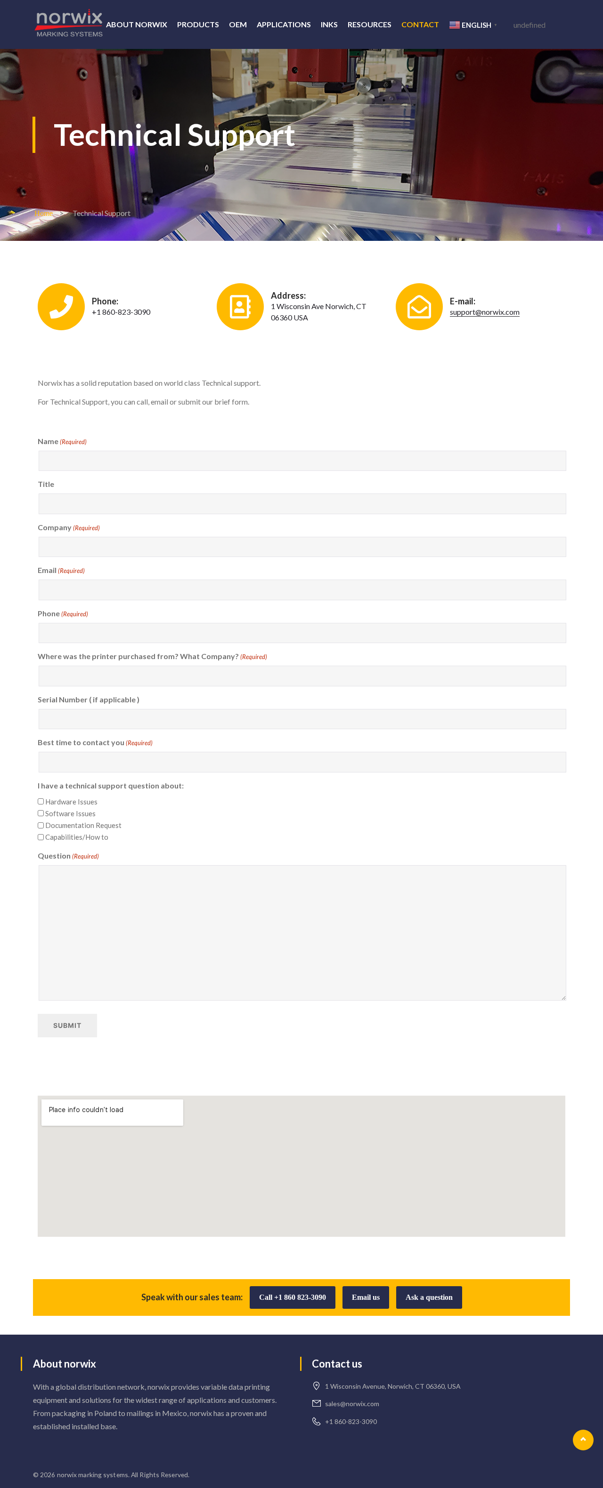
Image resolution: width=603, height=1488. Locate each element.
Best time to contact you (95, 742)
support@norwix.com (485, 311)
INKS (329, 24)
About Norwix (136, 24)
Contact (420, 24)
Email (61, 569)
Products (198, 24)
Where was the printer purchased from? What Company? (152, 656)
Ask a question (429, 1297)
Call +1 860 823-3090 (292, 1297)
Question (68, 855)
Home (43, 213)
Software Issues (70, 813)
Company (69, 527)
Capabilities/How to (76, 837)
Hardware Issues (71, 801)
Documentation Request (83, 825)
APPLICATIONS (284, 24)
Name (62, 441)
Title (46, 483)
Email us (366, 1297)
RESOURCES (369, 24)
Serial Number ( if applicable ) (88, 699)
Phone (63, 613)
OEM (238, 24)
